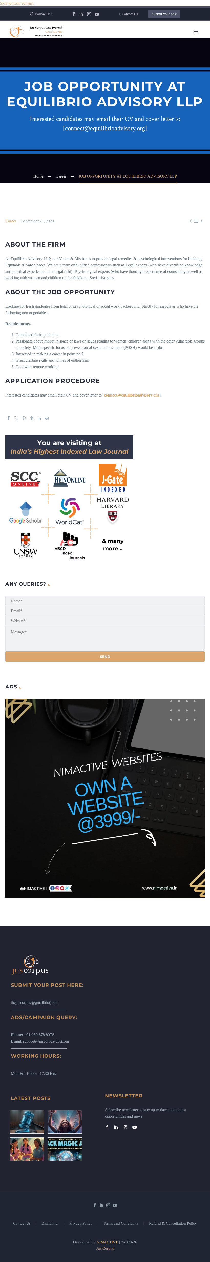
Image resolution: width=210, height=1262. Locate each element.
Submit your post (164, 14)
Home (119, 38)
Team (118, 51)
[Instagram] (89, 14)
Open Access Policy (130, 173)
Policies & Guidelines (131, 141)
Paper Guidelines (128, 192)
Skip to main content (16, 3)
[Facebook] (74, 14)
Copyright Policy (128, 160)
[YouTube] (97, 14)
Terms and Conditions (120, 1223)
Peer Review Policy (130, 211)
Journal (120, 83)
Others (119, 134)
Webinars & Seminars (131, 128)
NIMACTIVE (107, 1242)
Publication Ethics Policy (134, 179)
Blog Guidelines (127, 154)
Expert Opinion (126, 77)
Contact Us (130, 14)
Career (119, 115)
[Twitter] (16, 418)
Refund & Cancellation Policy (173, 1223)
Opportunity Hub (128, 102)
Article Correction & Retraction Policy (145, 198)
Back (118, 64)
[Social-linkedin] (116, 1127)
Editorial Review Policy (133, 166)
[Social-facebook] (107, 1127)
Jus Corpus (105, 1248)
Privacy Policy (80, 1223)
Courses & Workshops (132, 122)
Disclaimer (50, 1223)
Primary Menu (196, 31)
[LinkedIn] (81, 14)
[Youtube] (135, 1127)
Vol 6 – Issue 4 (126, 96)
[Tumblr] (32, 418)
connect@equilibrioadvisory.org (131, 395)
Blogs (118, 70)
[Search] (157, 218)
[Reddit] (47, 418)
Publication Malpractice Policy (138, 186)
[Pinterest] (24, 418)
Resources (122, 58)
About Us (122, 45)
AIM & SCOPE (127, 205)
